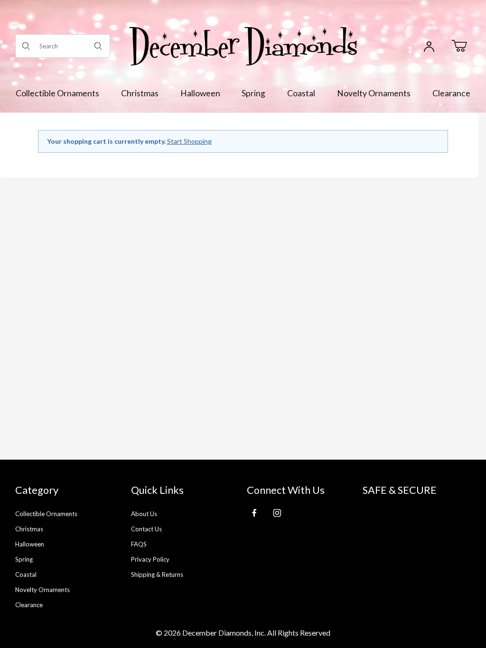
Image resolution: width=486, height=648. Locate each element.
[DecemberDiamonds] (243, 45)
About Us (144, 514)
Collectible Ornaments (46, 514)
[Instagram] (277, 512)
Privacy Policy (150, 559)
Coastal (26, 574)
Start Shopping (189, 141)
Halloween (29, 544)
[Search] (98, 46)
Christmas (29, 529)
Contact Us (146, 529)
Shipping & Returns (157, 574)
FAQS (139, 544)
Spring (24, 559)
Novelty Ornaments (42, 589)
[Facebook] (254, 512)
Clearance (29, 605)
